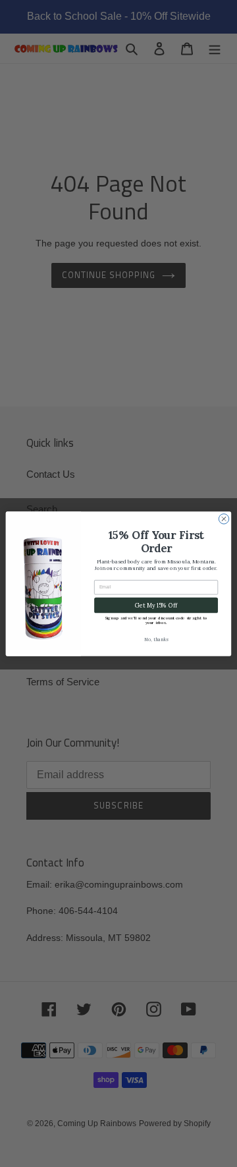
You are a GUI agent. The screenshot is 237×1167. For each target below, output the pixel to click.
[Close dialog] (223, 518)
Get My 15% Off (155, 604)
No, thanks (156, 639)
